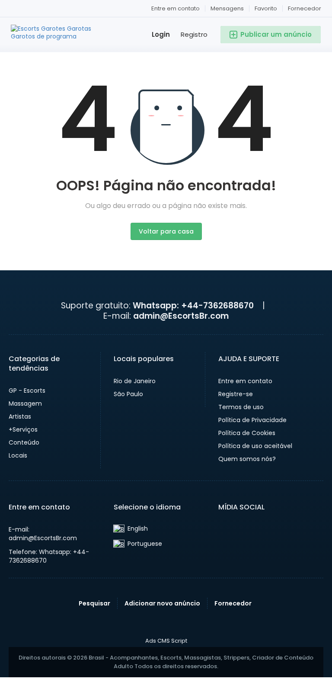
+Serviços (23, 429)
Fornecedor (304, 8)
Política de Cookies (246, 433)
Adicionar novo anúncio (162, 603)
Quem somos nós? (247, 459)
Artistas (20, 416)
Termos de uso (241, 407)
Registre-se (235, 394)
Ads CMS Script (166, 640)
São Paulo (128, 394)
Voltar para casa (166, 231)
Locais (18, 455)
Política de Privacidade (252, 420)
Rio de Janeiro (135, 381)
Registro (194, 34)
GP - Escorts (27, 390)
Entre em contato (175, 8)
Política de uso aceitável (255, 446)
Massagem (25, 403)
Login (161, 34)
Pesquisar (94, 603)
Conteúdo (24, 442)
